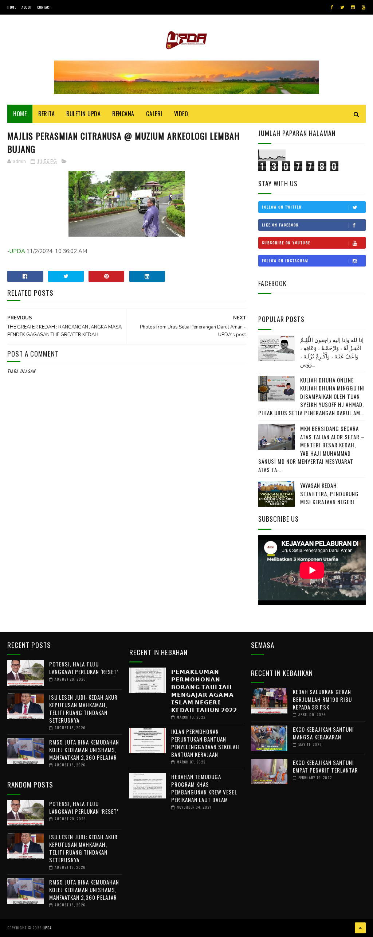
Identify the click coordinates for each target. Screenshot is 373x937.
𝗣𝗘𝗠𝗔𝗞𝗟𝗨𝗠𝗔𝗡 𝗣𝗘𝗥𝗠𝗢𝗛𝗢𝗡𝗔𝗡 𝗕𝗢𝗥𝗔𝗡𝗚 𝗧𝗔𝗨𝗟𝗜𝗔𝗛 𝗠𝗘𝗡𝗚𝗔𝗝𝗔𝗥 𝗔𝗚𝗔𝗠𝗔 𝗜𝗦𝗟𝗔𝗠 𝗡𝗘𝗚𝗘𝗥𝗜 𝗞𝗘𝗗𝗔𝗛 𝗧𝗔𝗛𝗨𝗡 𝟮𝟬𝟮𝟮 (204, 690)
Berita (46, 113)
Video (181, 113)
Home (11, 7)
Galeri (154, 113)
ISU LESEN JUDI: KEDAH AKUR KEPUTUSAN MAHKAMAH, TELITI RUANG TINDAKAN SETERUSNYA (83, 708)
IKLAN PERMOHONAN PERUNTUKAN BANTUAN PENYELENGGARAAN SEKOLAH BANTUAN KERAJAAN (205, 742)
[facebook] (332, 7)
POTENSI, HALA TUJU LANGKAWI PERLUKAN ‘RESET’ (83, 668)
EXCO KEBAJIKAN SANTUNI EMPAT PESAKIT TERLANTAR (325, 766)
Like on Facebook (280, 225)
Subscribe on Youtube (286, 242)
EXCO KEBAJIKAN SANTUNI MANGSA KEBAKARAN (323, 733)
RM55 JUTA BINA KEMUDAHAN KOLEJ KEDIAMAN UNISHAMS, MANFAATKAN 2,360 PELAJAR (84, 749)
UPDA (17, 251)
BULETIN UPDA (83, 113)
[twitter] (342, 7)
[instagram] (353, 7)
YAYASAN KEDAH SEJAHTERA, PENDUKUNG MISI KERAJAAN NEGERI (329, 493)
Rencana (123, 113)
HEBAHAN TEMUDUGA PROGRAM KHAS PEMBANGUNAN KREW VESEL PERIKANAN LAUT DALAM (204, 788)
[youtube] (363, 7)
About (26, 7)
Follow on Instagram (285, 260)
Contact (44, 7)
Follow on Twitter (282, 207)
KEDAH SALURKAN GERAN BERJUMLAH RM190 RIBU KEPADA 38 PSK (322, 699)
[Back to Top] (360, 927)
